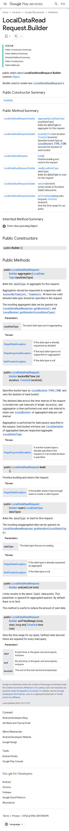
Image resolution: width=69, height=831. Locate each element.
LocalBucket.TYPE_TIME (52, 143)
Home (5, 12)
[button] (20, 226)
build (40, 156)
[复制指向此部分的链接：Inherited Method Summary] (46, 219)
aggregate (43, 118)
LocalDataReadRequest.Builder (19, 118)
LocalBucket (22, 412)
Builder (7, 100)
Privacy (16, 816)
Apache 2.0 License (29, 691)
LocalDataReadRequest (48, 83)
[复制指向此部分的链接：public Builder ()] (26, 248)
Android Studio (10, 756)
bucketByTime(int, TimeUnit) (22, 294)
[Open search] (56, 4)
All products (9, 802)
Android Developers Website (17, 737)
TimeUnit (42, 137)
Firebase (7, 792)
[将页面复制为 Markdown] (16, 36)
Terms (6, 816)
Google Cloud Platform (14, 797)
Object (16, 76)
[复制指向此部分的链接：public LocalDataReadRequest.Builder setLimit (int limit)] (42, 587)
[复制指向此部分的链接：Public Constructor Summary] (48, 93)
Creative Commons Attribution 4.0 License (25, 687)
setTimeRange (45, 196)
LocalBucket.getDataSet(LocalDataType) (29, 312)
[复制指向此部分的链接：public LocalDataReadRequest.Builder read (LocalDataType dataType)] (24, 512)
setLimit (42, 183)
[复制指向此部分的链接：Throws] (16, 335)
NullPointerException (15, 361)
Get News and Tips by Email (16, 723)
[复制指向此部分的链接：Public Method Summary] (42, 111)
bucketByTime (45, 134)
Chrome (7, 787)
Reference (53, 12)
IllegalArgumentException (17, 353)
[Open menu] (5, 4)
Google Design (10, 742)
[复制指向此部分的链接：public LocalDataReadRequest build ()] (14, 471)
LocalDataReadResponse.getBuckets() (27, 308)
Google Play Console (13, 761)
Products (16, 12)
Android (7, 782)
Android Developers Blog (15, 718)
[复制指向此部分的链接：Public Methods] (33, 260)
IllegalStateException (15, 344)
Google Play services (34, 12)
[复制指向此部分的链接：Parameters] (21, 318)
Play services (32, 4)
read (40, 168)
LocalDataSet (55, 426)
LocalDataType (57, 118)
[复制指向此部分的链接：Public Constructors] (41, 239)
